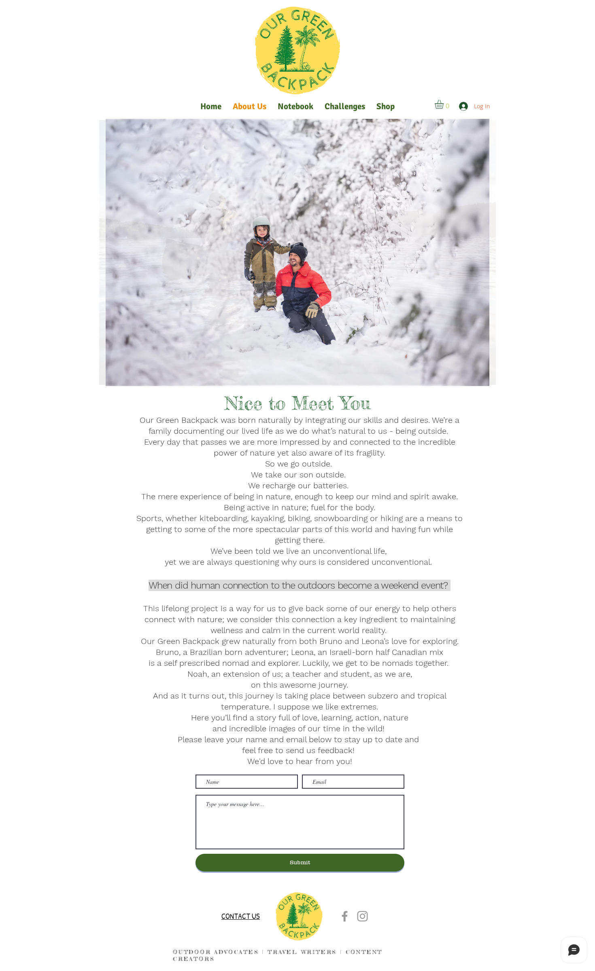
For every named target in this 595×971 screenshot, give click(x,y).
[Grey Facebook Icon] (345, 916)
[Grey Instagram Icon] (362, 916)
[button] (444, 104)
